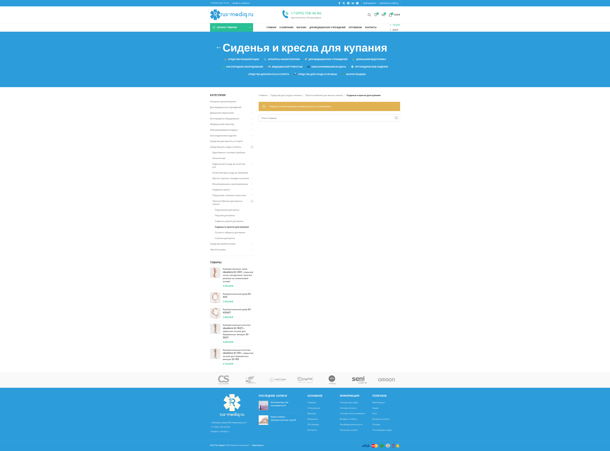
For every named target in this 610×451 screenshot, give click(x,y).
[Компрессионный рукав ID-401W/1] (215, 313)
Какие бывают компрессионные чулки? (283, 418)
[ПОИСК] (396, 118)
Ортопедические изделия (223, 135)
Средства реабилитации (222, 243)
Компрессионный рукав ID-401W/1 (237, 311)
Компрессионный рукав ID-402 (237, 295)
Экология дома (218, 249)
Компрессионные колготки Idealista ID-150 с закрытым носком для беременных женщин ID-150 (238, 355)
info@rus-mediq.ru (241, 3)
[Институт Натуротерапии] (250, 380)
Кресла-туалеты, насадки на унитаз (230, 178)
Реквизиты (312, 419)
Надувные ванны (221, 189)
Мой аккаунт (378, 402)
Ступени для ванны (225, 238)
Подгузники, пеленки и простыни (229, 195)
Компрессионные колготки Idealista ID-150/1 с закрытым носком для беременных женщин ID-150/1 (236, 331)
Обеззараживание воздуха (224, 129)
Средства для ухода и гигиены (225, 146)
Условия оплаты (348, 408)
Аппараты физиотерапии (223, 101)
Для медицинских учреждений (225, 107)
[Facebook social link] (339, 3)
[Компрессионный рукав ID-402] (215, 297)
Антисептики (219, 158)
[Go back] (219, 48)
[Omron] (386, 380)
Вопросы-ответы (381, 419)
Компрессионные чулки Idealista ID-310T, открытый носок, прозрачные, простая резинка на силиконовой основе (238, 275)
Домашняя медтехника (222, 112)
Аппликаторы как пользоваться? (279, 404)
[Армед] (277, 380)
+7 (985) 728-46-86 (220, 427)
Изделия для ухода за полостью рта (228, 165)
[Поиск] (369, 15)
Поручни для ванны (225, 215)
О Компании (313, 408)
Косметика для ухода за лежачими (230, 172)
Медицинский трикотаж (222, 124)
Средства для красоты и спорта (226, 141)
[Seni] (359, 380)
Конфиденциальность (351, 424)
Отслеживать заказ (382, 430)
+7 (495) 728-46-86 (306, 13)
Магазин (311, 413)
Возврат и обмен (348, 419)
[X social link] (343, 3)
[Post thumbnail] (263, 405)
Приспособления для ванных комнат (227, 203)
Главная (263, 95)
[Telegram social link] (357, 3)
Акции (375, 408)
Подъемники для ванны (227, 209)
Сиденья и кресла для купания (232, 226)
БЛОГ (396, 30)
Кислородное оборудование (224, 118)
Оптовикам (313, 424)
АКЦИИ (396, 24)
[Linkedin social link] (353, 3)
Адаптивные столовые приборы (228, 152)
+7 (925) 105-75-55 (219, 3)
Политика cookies (349, 430)
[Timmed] (332, 380)
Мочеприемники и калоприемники (230, 184)
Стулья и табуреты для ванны (230, 232)
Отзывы (376, 424)
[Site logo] (231, 14)
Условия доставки (349, 402)
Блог (374, 413)
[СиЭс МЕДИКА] (223, 380)
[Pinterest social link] (348, 3)
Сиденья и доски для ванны (229, 221)
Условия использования (352, 413)
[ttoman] (304, 380)
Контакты (312, 430)
